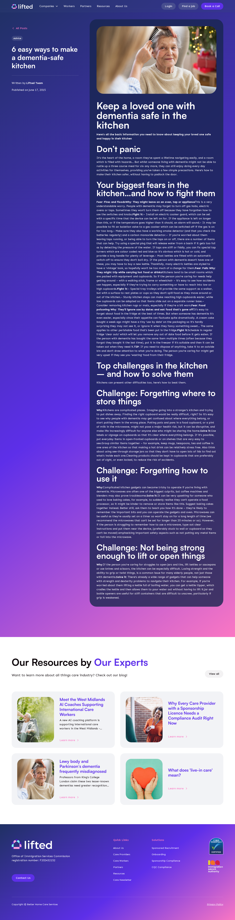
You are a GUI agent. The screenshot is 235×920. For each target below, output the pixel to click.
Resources (103, 6)
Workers (69, 6)
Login (168, 6)
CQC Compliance (162, 867)
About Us (121, 6)
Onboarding (159, 854)
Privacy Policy (215, 904)
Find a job (188, 6)
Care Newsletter (122, 879)
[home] (22, 6)
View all (214, 673)
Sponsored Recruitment (165, 848)
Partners (85, 6)
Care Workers (121, 860)
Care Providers (121, 854)
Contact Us (23, 877)
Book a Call (212, 6)
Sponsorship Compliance (166, 860)
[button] (49, 6)
